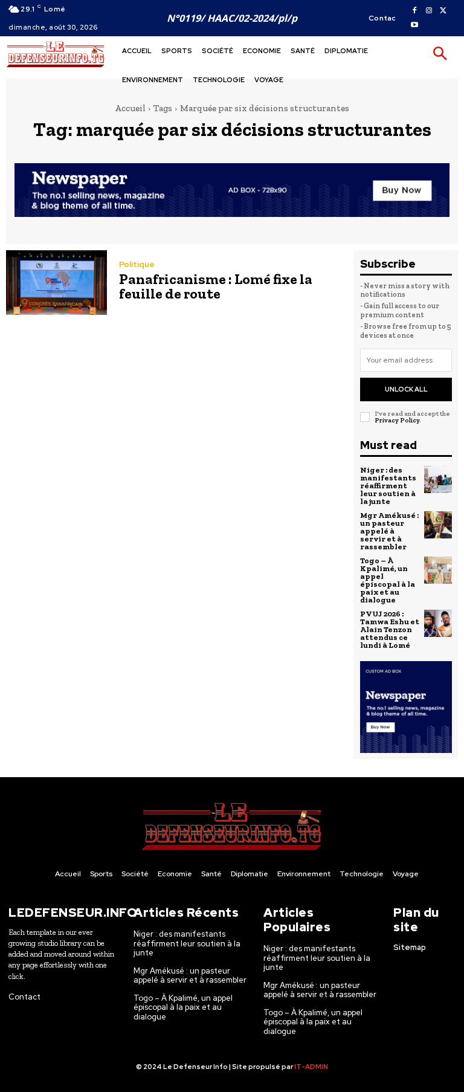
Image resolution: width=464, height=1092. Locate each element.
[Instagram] (429, 11)
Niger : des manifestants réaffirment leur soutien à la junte (388, 485)
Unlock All (406, 389)
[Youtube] (414, 25)
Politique (137, 264)
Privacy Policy (397, 420)
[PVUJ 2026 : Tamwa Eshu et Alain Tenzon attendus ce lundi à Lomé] (438, 624)
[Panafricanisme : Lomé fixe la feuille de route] (56, 282)
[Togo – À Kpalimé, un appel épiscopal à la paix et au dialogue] (438, 570)
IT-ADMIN (311, 1066)
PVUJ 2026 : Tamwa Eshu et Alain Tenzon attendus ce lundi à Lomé (389, 629)
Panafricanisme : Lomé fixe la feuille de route (215, 286)
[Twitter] (443, 11)
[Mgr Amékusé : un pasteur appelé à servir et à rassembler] (438, 525)
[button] (440, 54)
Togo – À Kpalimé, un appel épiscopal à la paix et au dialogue (387, 580)
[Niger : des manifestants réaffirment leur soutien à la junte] (438, 480)
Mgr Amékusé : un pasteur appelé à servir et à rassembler (389, 531)
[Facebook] (414, 11)
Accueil (130, 108)
